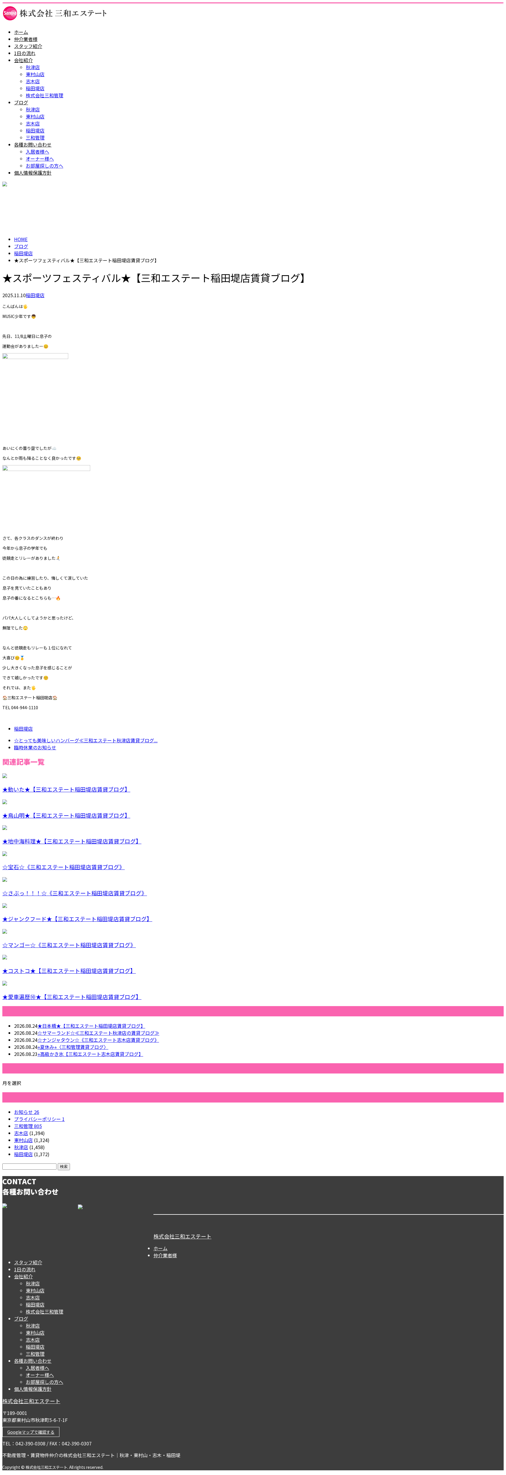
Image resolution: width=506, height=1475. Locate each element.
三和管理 (35, 137)
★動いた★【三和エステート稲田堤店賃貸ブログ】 (66, 789)
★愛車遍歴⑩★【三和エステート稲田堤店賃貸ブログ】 (71, 997)
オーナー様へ (40, 158)
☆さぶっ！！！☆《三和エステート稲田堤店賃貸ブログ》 (74, 893)
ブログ (21, 102)
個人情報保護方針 (33, 172)
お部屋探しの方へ (44, 165)
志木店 (33, 81)
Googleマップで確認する (30, 1432)
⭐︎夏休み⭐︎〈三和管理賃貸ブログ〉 (72, 1046)
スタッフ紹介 (28, 46)
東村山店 (35, 74)
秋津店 (33, 67)
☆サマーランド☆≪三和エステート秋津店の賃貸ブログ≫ (98, 1032)
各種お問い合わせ (33, 144)
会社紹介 (23, 60)
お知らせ (26, 1111)
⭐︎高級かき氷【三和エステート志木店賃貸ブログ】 (90, 1053)
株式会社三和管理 (44, 95)
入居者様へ (37, 151)
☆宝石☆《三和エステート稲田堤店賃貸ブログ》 (63, 867)
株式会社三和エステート (182, 1236)
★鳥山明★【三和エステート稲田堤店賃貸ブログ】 (66, 815)
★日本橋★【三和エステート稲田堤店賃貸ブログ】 (91, 1025)
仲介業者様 (25, 38)
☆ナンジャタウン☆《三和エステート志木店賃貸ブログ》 (98, 1039)
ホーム (21, 31)
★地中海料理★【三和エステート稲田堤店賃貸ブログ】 (71, 841)
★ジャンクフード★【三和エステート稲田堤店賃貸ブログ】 (77, 919)
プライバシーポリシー (39, 1118)
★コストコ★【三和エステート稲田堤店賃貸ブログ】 (69, 970)
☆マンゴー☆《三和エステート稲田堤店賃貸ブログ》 (69, 945)
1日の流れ (24, 53)
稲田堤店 (35, 88)
